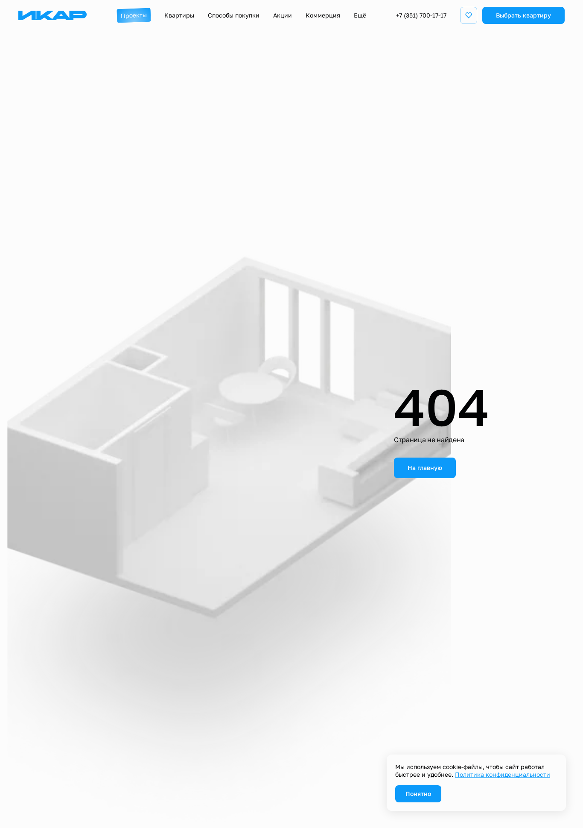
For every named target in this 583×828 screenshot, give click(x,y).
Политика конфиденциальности (502, 774)
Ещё (360, 15)
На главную (425, 467)
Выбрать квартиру (523, 15)
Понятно (418, 793)
